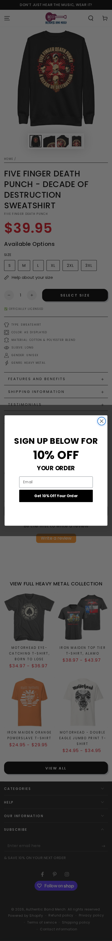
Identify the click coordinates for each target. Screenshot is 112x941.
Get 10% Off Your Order (56, 495)
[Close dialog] (101, 421)
